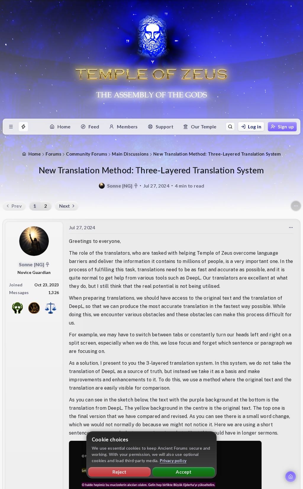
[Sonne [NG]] (102, 186)
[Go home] (290, 476)
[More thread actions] (296, 206)
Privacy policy (173, 460)
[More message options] (291, 227)
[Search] (230, 126)
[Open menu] (11, 126)
